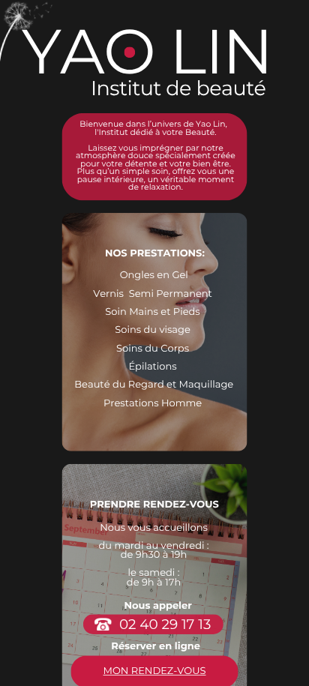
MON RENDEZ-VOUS (154, 671)
